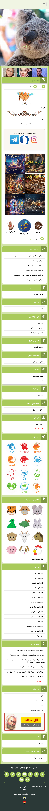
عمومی (32, 238)
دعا (19, 124)
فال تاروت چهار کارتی (36, 597)
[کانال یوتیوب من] (27, 779)
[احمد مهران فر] (39, 72)
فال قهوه (40, 323)
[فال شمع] (15, 184)
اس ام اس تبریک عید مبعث (35, 265)
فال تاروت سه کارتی (37, 592)
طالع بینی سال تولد (37, 559)
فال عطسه (40, 743)
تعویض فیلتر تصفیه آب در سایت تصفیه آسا (30, 650)
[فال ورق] (15, 204)
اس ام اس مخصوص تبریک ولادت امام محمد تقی (28, 275)
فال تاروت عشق (38, 621)
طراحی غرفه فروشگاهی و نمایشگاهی (32, 676)
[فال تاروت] (35, 164)
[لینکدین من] (21, 779)
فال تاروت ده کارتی (37, 616)
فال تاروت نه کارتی (37, 611)
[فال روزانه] (15, 164)
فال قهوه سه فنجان (37, 327)
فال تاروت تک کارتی (37, 587)
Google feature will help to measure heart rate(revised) (28, 655)
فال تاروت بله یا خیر (37, 630)
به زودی (25, 45)
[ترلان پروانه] (24, 72)
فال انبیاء (40, 308)
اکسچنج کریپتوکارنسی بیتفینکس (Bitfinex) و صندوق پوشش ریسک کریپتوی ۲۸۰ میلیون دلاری (25, 661)
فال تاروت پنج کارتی (37, 602)
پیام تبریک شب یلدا (37, 710)
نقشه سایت (17, 794)
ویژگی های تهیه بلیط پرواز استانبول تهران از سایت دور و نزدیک (24, 671)
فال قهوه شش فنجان (36, 332)
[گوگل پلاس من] (6, 774)
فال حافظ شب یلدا (37, 705)
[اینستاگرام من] (24, 774)
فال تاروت (40, 635)
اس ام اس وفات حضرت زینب (34, 270)
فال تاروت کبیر (38, 578)
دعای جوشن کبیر (38, 375)
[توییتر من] (12, 774)
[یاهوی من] (42, 774)
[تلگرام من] (36, 774)
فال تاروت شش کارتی (36, 607)
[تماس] (18, 774)
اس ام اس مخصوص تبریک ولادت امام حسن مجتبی (28, 255)
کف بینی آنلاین (38, 347)
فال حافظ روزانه (38, 700)
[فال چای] (35, 204)
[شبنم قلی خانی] (10, 72)
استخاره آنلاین (38, 294)
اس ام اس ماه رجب (37, 260)
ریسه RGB (39, 424)
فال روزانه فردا (38, 757)
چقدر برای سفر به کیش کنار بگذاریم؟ (31, 666)
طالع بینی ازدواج (38, 361)
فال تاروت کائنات (37, 583)
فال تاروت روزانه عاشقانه (35, 626)
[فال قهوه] (35, 184)
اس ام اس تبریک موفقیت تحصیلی (33, 279)
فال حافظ (40, 695)
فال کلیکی (40, 395)
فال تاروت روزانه (38, 573)
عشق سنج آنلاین (38, 409)
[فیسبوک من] (30, 774)
